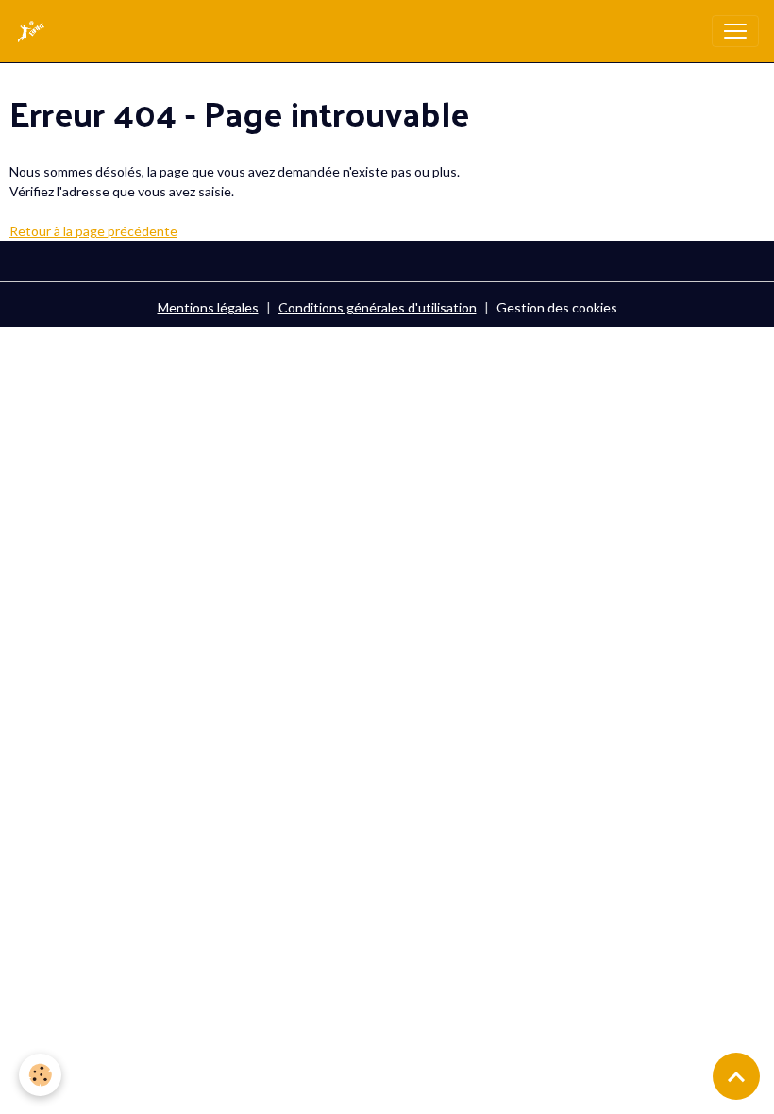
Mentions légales (208, 307)
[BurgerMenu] (735, 31)
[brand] (35, 31)
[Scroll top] (736, 1076)
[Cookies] (40, 1075)
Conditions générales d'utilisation (377, 307)
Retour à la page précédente (93, 231)
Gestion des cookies (556, 307)
